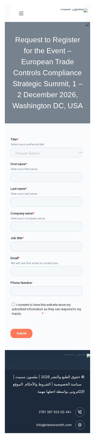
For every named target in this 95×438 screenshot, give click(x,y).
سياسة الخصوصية (68, 384)
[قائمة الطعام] (21, 13)
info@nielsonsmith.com (54, 425)
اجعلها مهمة (46, 391)
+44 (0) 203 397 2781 (55, 412)
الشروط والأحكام (37, 384)
